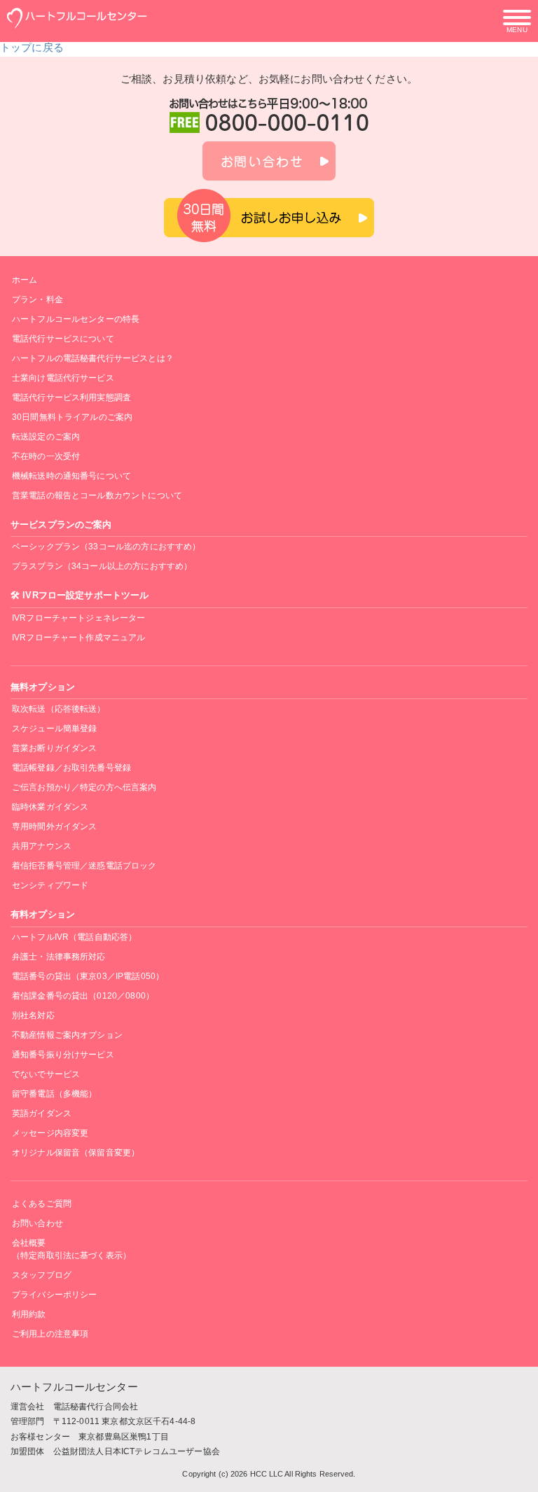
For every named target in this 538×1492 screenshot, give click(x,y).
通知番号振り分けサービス (63, 1055)
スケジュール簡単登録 (54, 728)
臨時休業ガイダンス (50, 807)
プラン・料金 (37, 299)
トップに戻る (32, 47)
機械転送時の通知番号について (71, 476)
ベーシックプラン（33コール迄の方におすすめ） (106, 546)
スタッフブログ (41, 1275)
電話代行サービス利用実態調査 (71, 397)
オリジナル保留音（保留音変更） (75, 1152)
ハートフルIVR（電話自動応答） (74, 937)
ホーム (24, 280)
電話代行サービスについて (63, 339)
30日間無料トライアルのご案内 (72, 417)
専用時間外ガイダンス (54, 826)
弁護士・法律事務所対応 (59, 957)
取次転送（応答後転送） (59, 709)
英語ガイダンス (41, 1113)
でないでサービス (46, 1074)
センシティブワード (50, 885)
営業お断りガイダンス (54, 748)
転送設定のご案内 (46, 437)
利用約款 (29, 1314)
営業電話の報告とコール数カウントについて (97, 495)
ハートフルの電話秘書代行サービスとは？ (93, 358)
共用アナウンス (41, 846)
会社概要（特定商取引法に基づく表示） (71, 1249)
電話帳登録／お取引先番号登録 (71, 768)
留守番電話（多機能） (54, 1094)
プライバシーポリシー (54, 1295)
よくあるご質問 (41, 1204)
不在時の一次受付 (46, 456)
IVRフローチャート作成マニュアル (79, 637)
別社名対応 (33, 1015)
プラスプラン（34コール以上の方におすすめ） (102, 566)
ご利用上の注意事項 (50, 1334)
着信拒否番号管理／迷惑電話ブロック (84, 866)
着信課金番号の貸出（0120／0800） (83, 996)
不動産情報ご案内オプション (67, 1035)
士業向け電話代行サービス (63, 378)
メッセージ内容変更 (50, 1133)
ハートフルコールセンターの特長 (75, 319)
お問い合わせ (37, 1223)
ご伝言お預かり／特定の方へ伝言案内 (84, 787)
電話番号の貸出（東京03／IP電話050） (88, 976)
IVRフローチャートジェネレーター (79, 618)
